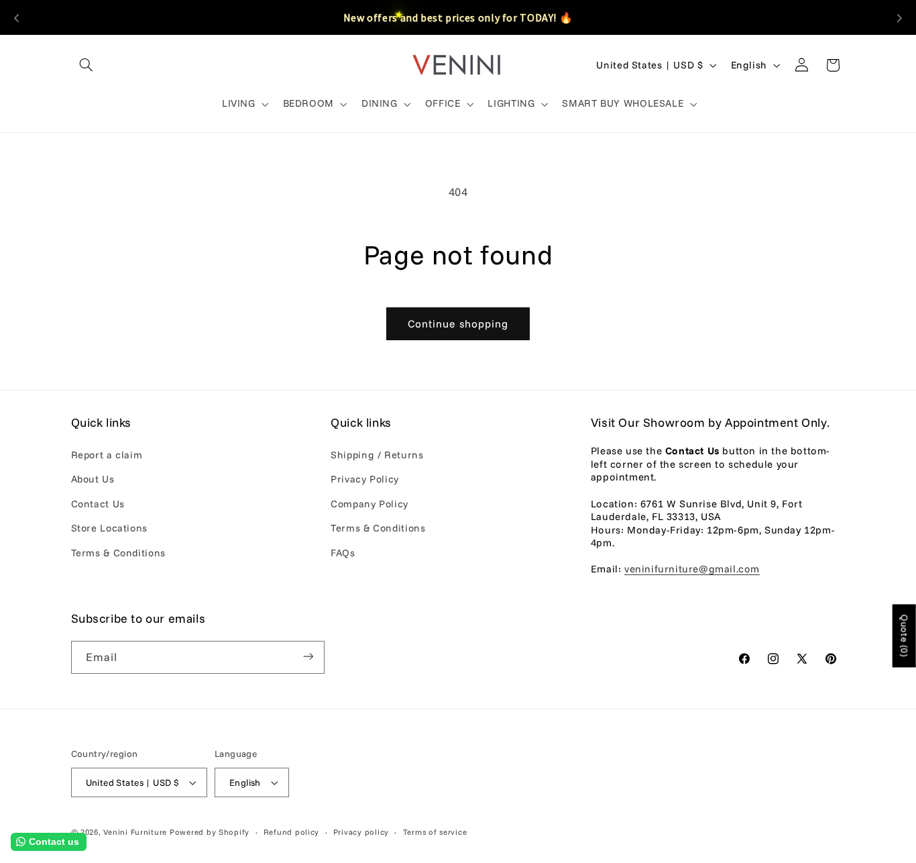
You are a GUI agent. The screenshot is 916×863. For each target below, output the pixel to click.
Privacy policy (361, 832)
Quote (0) (905, 635)
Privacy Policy (365, 479)
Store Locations (109, 527)
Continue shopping (458, 323)
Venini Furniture (136, 832)
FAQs (343, 552)
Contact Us (98, 503)
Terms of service (435, 832)
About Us (93, 479)
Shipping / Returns (377, 454)
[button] (86, 65)
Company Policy (369, 503)
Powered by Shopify (209, 832)
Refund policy (292, 832)
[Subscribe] (307, 656)
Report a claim (107, 454)
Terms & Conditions (118, 552)
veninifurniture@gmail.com (692, 569)
